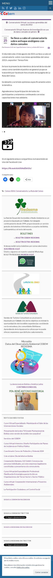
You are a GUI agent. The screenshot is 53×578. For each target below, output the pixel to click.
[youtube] (15, 7)
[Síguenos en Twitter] (11, 7)
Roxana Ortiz (9, 47)
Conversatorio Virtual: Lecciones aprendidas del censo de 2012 (28, 23)
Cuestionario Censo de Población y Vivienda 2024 (24, 451)
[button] (48, 105)
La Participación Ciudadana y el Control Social (22, 489)
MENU (6, 3)
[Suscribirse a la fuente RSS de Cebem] (3, 7)
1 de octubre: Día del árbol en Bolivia (18, 456)
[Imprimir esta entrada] (49, 47)
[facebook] (7, 7)
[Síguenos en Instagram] (24, 7)
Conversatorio (22, 191)
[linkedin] (19, 7)
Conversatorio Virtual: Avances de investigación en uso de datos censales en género (26, 30)
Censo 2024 (10, 191)
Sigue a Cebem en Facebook (17, 499)
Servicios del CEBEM (12, 438)
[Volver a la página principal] (26, 13)
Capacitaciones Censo (23, 47)
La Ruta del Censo (38, 47)
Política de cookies (23, 567)
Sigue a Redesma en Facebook (18, 527)
